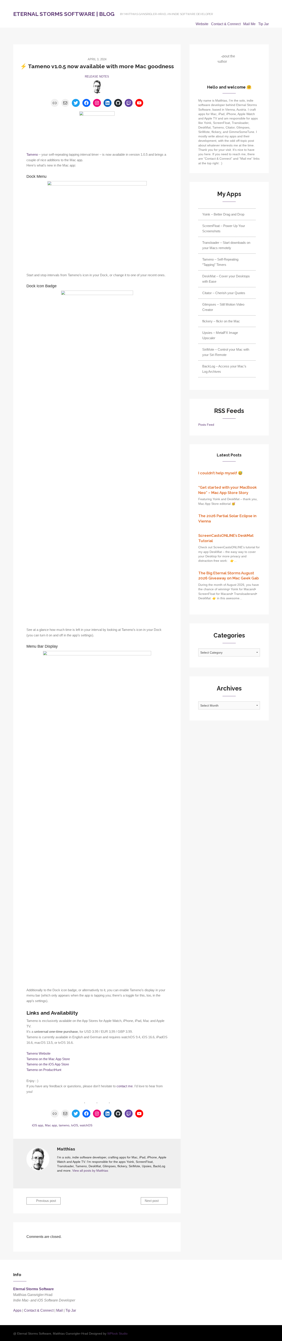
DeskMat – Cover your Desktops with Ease (226, 278)
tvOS (74, 1125)
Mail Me (249, 24)
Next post (152, 1201)
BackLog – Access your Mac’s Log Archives (224, 368)
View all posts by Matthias (90, 1170)
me (130, 1086)
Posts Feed (206, 424)
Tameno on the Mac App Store (48, 1059)
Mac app (51, 1125)
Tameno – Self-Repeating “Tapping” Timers (220, 262)
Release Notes (97, 76)
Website (202, 24)
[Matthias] (97, 87)
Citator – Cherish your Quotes (223, 293)
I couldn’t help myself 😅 (220, 473)
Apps (17, 1310)
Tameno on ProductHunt (43, 1070)
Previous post (45, 1201)
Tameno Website (38, 1053)
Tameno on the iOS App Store (47, 1064)
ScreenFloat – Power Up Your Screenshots (223, 228)
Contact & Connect (226, 24)
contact (122, 1086)
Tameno (32, 154)
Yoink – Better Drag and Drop (223, 214)
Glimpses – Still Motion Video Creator (223, 307)
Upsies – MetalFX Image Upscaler (220, 335)
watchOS (86, 1125)
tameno (64, 1125)
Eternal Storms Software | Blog (64, 14)
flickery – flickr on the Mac (221, 321)
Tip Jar (263, 24)
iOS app (37, 1125)
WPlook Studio (117, 1333)
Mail (59, 1310)
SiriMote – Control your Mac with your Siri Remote (225, 352)
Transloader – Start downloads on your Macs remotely (226, 245)
